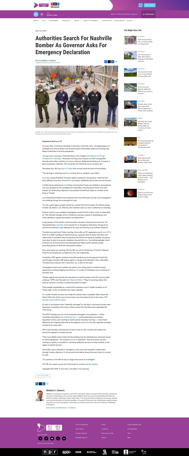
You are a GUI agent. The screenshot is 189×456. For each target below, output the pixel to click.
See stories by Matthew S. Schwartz (61, 407)
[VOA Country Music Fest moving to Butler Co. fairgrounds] (130, 40)
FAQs (129, 433)
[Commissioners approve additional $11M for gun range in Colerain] (130, 87)
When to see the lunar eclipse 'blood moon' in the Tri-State (145, 194)
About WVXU (80, 429)
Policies (103, 437)
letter (48, 177)
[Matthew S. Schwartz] (39, 395)
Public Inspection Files (134, 424)
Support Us (107, 20)
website (94, 364)
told (74, 280)
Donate (150, 5)
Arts (139, 138)
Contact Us (104, 429)
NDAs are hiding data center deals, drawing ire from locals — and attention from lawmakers (145, 177)
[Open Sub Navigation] (39, 20)
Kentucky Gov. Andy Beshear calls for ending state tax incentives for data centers (145, 125)
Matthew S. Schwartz (49, 61)
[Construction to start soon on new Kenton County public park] (130, 72)
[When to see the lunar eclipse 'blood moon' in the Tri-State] (130, 193)
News (35, 20)
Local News (141, 36)
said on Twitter (67, 168)
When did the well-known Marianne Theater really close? (145, 160)
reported (59, 225)
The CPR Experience (82, 424)
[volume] (42, 14)
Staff (128, 437)
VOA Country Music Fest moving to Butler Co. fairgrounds (145, 41)
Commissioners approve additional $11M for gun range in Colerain (145, 90)
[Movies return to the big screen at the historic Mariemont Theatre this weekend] (130, 104)
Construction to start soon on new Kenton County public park (145, 74)
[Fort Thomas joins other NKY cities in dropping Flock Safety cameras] (130, 55)
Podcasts (66, 20)
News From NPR (40, 31)
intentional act (70, 317)
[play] (36, 14)
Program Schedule (81, 433)
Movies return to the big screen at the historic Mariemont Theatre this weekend (145, 107)
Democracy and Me (107, 433)
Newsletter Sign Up (81, 437)
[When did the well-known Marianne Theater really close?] (130, 158)
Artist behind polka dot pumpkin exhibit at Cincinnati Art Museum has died (146, 144)
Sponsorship (119, 20)
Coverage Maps (132, 429)
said (65, 185)
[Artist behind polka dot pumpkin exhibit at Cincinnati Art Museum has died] (130, 141)
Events (103, 424)
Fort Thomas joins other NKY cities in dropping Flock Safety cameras (145, 57)
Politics (140, 118)
